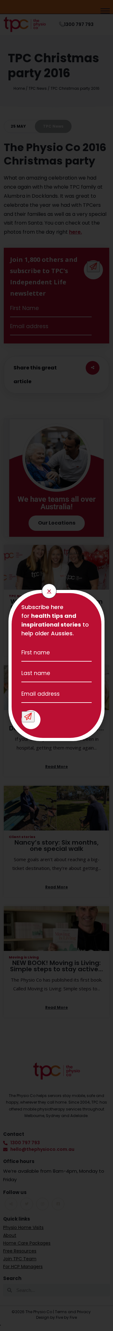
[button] (49, 591)
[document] (56, 665)
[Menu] (105, 12)
